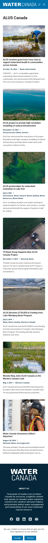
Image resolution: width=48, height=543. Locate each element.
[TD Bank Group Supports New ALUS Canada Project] (24, 233)
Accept (17, 538)
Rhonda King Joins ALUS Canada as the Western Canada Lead (22, 377)
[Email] (36, 519)
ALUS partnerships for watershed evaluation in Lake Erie (19, 187)
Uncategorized (23, 443)
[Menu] (39, 4)
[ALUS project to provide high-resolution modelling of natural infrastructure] (24, 104)
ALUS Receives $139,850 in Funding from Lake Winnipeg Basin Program (23, 314)
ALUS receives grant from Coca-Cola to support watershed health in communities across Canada (23, 62)
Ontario (25, 132)
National (24, 259)
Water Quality (33, 196)
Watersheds (30, 69)
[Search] (44, 4)
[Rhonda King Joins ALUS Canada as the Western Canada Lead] (24, 357)
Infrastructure (9, 132)
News (22, 69)
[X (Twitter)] (17, 519)
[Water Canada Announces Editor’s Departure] (24, 415)
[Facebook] (11, 519)
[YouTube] (30, 519)
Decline (30, 538)
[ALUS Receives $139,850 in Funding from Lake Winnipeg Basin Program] (24, 294)
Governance (8, 196)
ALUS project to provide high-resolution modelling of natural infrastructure (22, 124)
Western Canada (28, 322)
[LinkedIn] (24, 519)
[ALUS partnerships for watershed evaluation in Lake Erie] (24, 168)
